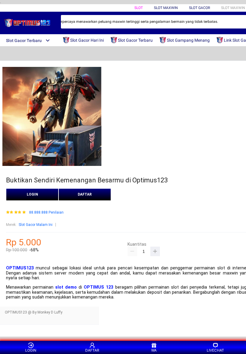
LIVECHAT (215, 350)
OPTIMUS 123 (98, 287)
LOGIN (32, 194)
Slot (138, 8)
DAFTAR (85, 194)
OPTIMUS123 (20, 268)
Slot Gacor (199, 8)
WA (154, 350)
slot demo (66, 287)
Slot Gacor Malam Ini (35, 225)
